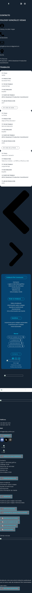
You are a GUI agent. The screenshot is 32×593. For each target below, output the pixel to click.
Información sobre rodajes (16, 305)
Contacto (16, 282)
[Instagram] (19, 358)
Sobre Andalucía (16, 303)
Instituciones (16, 288)
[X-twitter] (16, 358)
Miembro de (16, 290)
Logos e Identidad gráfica (16, 284)
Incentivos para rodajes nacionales (16, 322)
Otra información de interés (16, 311)
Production (3, 61)
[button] (16, 212)
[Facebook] (13, 358)
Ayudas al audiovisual (16, 307)
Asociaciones (16, 309)
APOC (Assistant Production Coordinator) (15, 97)
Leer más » (3, 586)
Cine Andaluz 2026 (16, 292)
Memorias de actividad (16, 286)
